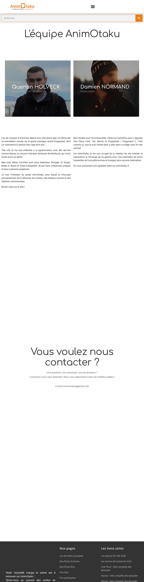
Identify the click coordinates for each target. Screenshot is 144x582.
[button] (93, 6)
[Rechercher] (138, 18)
